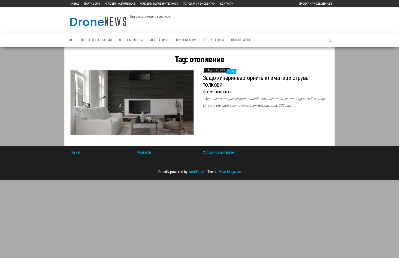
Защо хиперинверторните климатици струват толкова (257, 81)
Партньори (92, 3)
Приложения (186, 40)
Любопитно (241, 40)
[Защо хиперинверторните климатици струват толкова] (132, 102)
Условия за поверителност (158, 3)
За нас (74, 3)
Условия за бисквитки (199, 3)
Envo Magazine (230, 172)
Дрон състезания (96, 40)
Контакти (226, 3)
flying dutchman (219, 92)
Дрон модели (131, 40)
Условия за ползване (119, 3)
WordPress (196, 172)
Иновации (159, 40)
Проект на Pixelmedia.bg (315, 3)
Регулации (214, 40)
